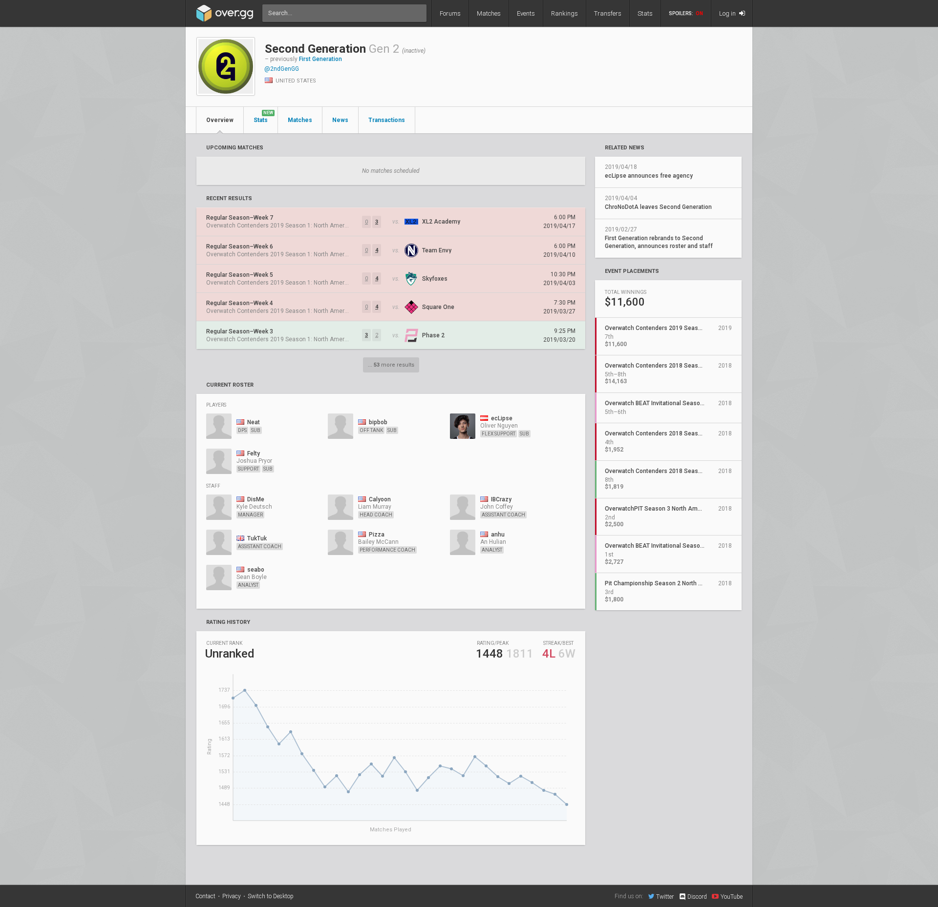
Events (526, 13)
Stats (645, 13)
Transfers (607, 13)
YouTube (732, 896)
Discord (697, 896)
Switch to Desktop (271, 896)
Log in (728, 13)
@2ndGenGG (281, 68)
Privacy (231, 896)
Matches (489, 13)
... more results (391, 365)
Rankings (564, 13)
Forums (450, 13)
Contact (205, 896)
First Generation (320, 59)
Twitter (665, 896)
